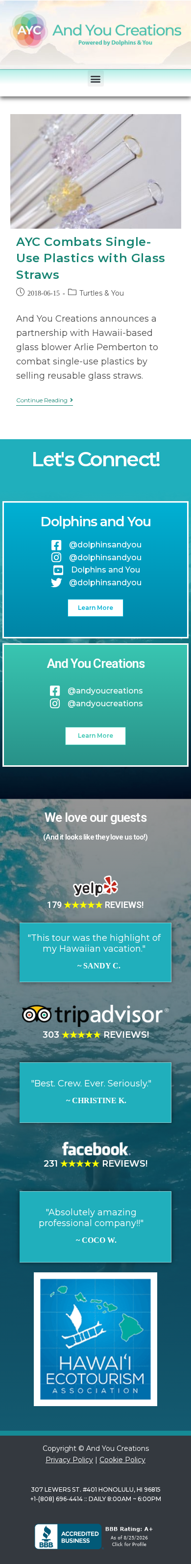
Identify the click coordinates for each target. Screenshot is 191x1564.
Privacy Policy (69, 1459)
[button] (96, 78)
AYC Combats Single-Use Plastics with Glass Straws (91, 258)
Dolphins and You (95, 521)
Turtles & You (101, 293)
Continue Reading (44, 400)
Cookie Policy (122, 1459)
